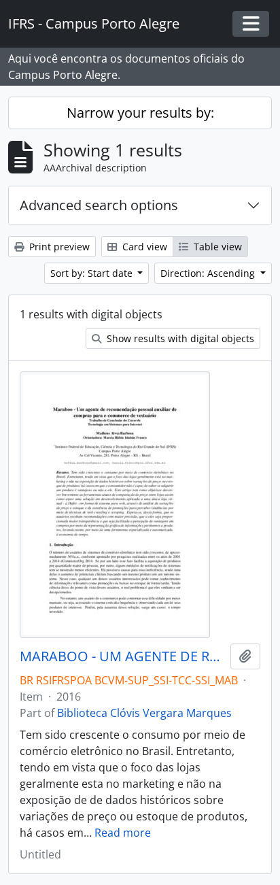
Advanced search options (99, 205)
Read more (122, 832)
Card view (143, 246)
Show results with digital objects (179, 338)
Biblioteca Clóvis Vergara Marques (144, 712)
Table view (216, 246)
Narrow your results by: (140, 112)
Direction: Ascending (209, 273)
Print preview (58, 246)
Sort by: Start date (92, 273)
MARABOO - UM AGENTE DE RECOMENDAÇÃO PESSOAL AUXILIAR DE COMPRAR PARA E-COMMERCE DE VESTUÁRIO (122, 656)
